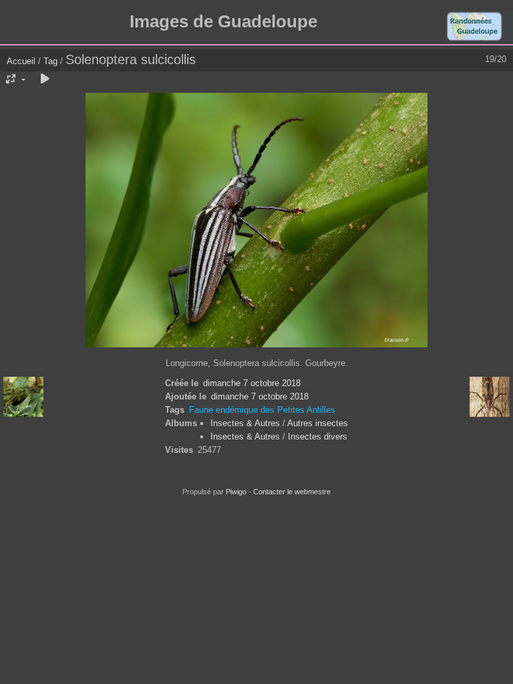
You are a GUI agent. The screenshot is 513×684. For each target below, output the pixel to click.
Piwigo (236, 492)
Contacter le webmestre (292, 492)
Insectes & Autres (246, 423)
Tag (50, 61)
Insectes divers (317, 437)
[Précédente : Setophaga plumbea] (23, 397)
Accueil (21, 61)
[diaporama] (45, 79)
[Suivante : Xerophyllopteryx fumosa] (490, 397)
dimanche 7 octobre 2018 (252, 383)
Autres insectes (317, 423)
